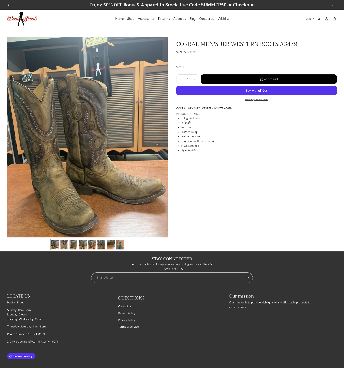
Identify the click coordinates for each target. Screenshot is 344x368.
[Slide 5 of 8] (92, 244)
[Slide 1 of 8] (55, 244)
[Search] (319, 19)
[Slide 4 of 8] (83, 244)
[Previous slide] (8, 5)
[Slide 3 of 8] (73, 244)
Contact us (125, 306)
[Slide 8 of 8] (120, 244)
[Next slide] (333, 5)
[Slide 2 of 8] (64, 244)
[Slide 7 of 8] (111, 244)
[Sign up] (247, 278)
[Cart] (334, 19)
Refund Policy (126, 313)
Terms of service (128, 326)
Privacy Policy (126, 320)
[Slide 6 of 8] (101, 244)
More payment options (256, 99)
